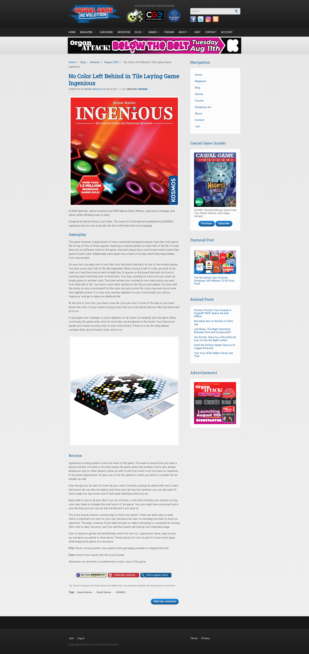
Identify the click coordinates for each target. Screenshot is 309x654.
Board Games (104, 592)
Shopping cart (203, 107)
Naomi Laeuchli (93, 89)
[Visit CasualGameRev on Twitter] (200, 19)
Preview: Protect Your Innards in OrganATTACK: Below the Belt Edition (212, 313)
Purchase (206, 223)
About (183, 32)
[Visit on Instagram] (208, 19)
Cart (197, 32)
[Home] (95, 13)
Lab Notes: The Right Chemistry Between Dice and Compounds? (212, 331)
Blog (138, 32)
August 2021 (111, 62)
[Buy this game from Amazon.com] (91, 575)
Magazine (86, 32)
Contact (211, 32)
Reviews (95, 62)
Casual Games (84, 592)
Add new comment (165, 601)
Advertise (124, 32)
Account (227, 32)
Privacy (205, 638)
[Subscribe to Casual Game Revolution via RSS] (216, 19)
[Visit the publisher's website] (123, 575)
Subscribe (106, 32)
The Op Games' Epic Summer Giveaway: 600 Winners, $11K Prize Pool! (214, 281)
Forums (169, 32)
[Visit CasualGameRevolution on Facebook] (193, 19)
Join (197, 126)
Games (152, 32)
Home (72, 32)
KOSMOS (120, 592)
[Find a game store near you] (156, 575)
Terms (194, 638)
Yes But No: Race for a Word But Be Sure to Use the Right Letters (215, 339)
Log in (80, 638)
